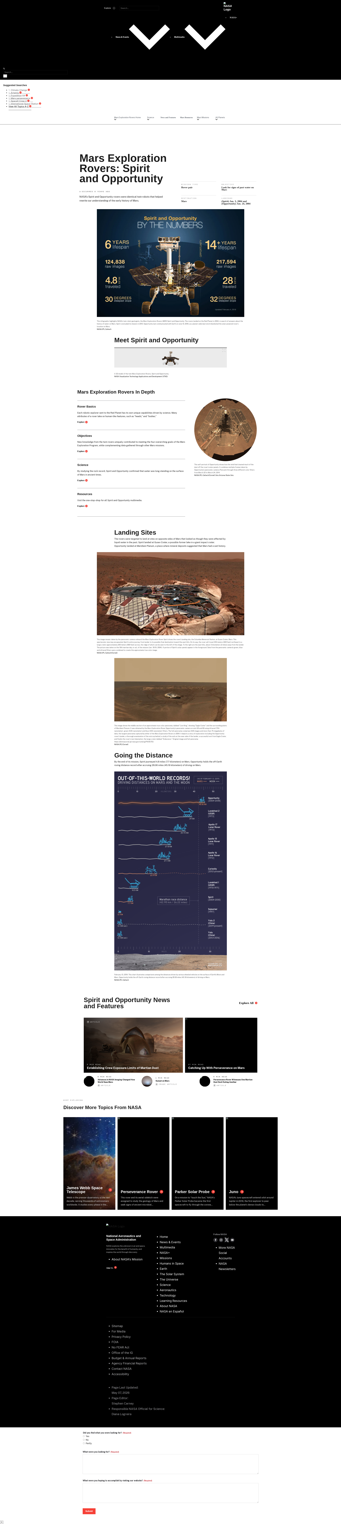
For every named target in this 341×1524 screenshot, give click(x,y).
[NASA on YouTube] (232, 1240)
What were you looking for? (101, 1452)
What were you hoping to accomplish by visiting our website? (117, 1480)
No (87, 1440)
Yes (87, 1436)
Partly (89, 1443)
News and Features (168, 117)
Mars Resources (186, 117)
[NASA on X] (227, 1240)
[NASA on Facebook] (215, 1240)
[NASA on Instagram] (221, 1240)
